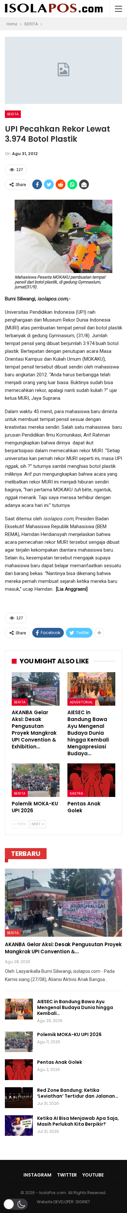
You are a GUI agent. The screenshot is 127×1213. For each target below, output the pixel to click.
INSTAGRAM (37, 1175)
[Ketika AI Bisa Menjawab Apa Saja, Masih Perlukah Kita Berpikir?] (19, 1125)
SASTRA (76, 793)
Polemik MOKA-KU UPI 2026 (69, 1034)
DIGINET (83, 1202)
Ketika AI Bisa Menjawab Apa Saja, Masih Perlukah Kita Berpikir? (78, 1121)
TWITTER (67, 1175)
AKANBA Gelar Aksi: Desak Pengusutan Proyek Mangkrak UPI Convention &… (63, 948)
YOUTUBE (93, 1175)
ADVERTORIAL (81, 702)
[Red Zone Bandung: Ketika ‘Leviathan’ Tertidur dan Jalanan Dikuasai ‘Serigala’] (19, 1097)
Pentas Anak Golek (59, 1062)
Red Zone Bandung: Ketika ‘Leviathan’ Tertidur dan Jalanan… (77, 1093)
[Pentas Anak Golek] (91, 780)
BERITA (13, 114)
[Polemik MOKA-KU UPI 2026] (36, 780)
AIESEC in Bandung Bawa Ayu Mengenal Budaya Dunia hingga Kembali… (75, 1007)
